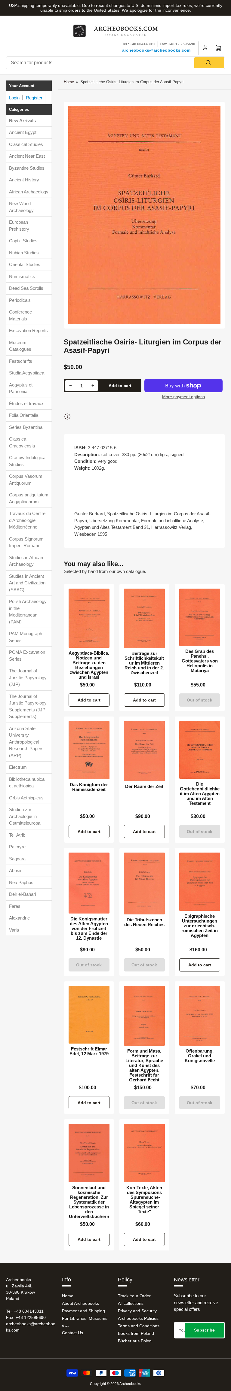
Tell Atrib (17, 835)
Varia (14, 929)
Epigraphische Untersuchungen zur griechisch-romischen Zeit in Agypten (199, 926)
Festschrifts (20, 361)
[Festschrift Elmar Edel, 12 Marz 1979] (89, 1015)
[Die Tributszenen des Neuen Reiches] (144, 883)
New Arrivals (22, 120)
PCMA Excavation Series (27, 656)
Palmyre (17, 846)
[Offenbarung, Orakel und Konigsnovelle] (199, 1016)
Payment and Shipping (83, 1310)
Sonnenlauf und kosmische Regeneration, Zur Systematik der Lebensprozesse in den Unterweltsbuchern (89, 1202)
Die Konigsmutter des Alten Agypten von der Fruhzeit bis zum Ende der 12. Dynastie (89, 929)
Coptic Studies (23, 240)
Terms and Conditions (138, 1325)
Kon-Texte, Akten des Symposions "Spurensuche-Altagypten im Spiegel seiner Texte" (144, 1199)
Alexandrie (19, 917)
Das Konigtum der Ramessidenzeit (89, 787)
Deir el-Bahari (22, 894)
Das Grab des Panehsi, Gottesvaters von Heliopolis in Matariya (200, 661)
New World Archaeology (21, 207)
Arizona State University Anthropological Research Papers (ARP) (26, 742)
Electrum (18, 767)
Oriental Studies (24, 264)
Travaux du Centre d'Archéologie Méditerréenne (27, 520)
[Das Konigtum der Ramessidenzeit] (89, 750)
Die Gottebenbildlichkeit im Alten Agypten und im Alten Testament (200, 794)
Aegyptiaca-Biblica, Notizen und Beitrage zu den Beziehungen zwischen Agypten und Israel (89, 665)
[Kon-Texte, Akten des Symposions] (144, 1153)
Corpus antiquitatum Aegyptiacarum (28, 498)
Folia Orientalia (23, 415)
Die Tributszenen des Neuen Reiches (144, 922)
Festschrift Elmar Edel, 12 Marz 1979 (89, 1051)
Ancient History (24, 179)
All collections (130, 1303)
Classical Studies (26, 144)
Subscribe (204, 1330)
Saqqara (17, 858)
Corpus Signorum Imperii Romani (26, 542)
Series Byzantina (25, 427)
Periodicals (20, 300)
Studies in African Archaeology (26, 561)
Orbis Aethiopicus (26, 797)
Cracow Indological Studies (27, 461)
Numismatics (22, 276)
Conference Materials (20, 315)
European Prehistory (19, 226)
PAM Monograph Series (25, 637)
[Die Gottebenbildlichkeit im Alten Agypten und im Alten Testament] (199, 750)
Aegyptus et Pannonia (20, 388)
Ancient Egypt (22, 132)
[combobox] (115, 62)
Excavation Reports (28, 330)
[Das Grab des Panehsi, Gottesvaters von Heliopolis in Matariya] (199, 617)
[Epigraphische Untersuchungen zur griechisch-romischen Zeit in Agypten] (199, 882)
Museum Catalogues (20, 346)
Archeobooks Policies (138, 1318)
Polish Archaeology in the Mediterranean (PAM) (28, 611)
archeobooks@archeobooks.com (156, 50)
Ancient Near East (27, 156)
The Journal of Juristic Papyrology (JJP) (28, 677)
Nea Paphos (21, 882)
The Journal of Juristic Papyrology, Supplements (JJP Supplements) (28, 706)
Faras (14, 906)
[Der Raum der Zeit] (144, 751)
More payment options (183, 396)
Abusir (15, 870)
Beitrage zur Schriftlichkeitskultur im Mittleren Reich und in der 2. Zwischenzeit (144, 663)
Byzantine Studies (27, 168)
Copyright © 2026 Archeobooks (115, 1384)
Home (69, 82)
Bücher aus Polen (135, 1340)
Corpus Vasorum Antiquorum (25, 480)
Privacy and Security (137, 1310)
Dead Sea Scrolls (26, 288)
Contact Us (72, 1332)
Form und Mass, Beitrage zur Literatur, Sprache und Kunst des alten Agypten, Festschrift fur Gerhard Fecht (144, 1065)
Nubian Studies (24, 252)
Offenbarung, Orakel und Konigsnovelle (200, 1056)
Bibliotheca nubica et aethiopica (27, 783)
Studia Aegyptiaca (26, 372)
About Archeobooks (80, 1303)
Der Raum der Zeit (144, 786)
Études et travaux (26, 403)
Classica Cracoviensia (22, 442)
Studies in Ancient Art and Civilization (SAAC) (27, 583)
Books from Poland (136, 1333)
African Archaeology (28, 191)
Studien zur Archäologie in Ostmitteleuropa (24, 816)
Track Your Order (134, 1295)
